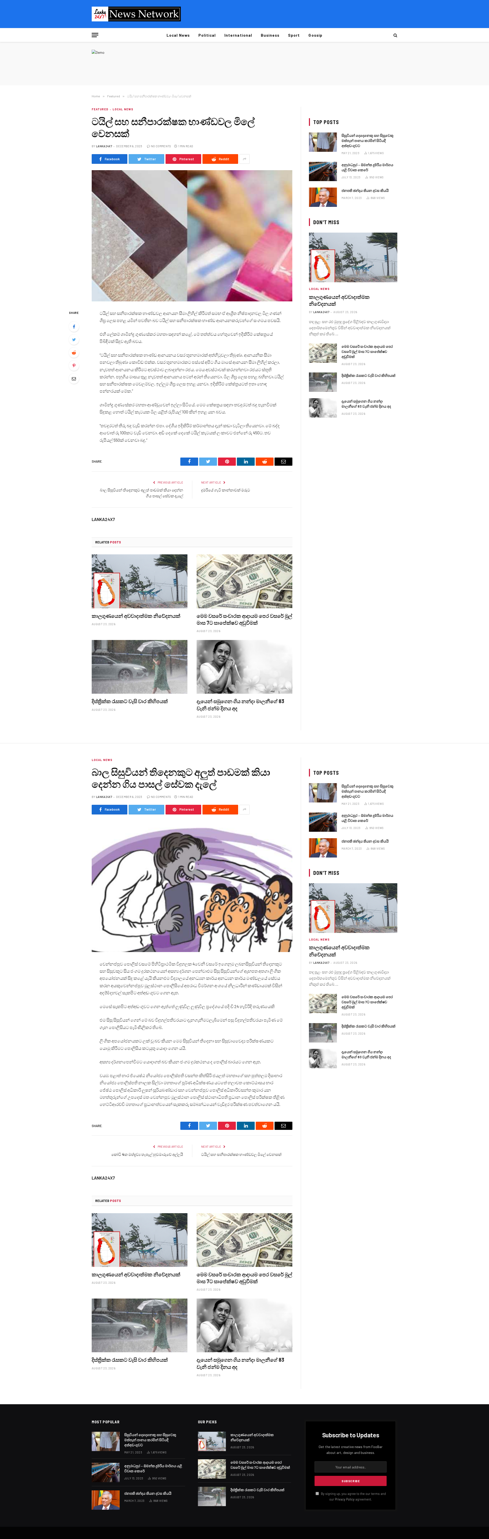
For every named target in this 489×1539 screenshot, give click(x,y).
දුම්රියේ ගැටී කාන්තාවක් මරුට (225, 490)
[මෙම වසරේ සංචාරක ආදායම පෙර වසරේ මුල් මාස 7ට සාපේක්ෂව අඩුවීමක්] (244, 581)
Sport (294, 35)
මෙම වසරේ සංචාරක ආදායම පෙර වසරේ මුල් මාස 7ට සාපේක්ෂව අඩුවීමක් (244, 619)
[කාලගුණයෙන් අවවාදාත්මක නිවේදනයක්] (139, 581)
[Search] (394, 35)
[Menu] (95, 35)
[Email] (74, 378)
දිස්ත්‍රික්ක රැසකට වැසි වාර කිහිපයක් (130, 701)
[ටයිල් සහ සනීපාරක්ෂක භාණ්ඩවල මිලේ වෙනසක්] (192, 235)
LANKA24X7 (104, 146)
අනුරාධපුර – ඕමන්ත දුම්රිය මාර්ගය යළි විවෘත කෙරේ (367, 167)
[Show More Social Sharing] (244, 159)
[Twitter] (74, 339)
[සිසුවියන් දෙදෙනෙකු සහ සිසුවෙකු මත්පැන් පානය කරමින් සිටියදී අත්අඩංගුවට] (323, 142)
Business (270, 35)
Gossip (315, 35)
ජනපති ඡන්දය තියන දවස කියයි (365, 190)
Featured (100, 109)
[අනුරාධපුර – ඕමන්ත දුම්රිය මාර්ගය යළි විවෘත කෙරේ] (323, 171)
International (238, 35)
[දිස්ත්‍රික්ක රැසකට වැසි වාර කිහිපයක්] (139, 667)
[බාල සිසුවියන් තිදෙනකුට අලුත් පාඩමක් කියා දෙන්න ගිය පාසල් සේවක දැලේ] (192, 886)
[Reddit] (74, 352)
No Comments (161, 146)
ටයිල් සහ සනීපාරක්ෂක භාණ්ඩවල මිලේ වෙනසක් (241, 1154)
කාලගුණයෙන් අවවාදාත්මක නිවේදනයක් (136, 616)
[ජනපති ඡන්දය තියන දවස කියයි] (323, 197)
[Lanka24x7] (136, 14)
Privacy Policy (345, 1499)
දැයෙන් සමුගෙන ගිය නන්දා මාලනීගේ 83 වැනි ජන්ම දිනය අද (240, 704)
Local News (178, 35)
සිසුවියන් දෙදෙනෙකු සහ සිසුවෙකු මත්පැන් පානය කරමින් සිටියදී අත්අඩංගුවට (367, 140)
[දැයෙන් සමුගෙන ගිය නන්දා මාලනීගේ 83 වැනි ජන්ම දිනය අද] (244, 667)
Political (207, 35)
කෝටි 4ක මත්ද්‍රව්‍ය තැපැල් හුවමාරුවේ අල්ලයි (147, 1154)
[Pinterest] (74, 365)
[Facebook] (74, 327)
